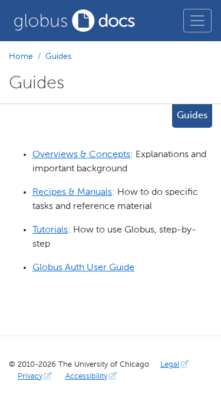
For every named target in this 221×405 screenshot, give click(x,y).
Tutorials (50, 230)
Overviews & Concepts (81, 155)
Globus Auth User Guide (83, 268)
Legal (169, 365)
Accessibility (86, 376)
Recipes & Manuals (72, 192)
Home (21, 56)
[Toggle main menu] (197, 20)
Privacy (30, 376)
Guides (58, 56)
